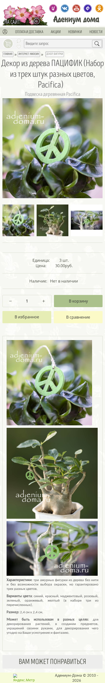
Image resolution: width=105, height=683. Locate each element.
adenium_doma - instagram (53, 8)
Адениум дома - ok (99, 8)
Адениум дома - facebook (88, 8)
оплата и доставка (29, 31)
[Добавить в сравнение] (78, 317)
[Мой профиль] (5, 32)
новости (96, 31)
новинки (75, 31)
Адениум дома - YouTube (76, 8)
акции (56, 31)
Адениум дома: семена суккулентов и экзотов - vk (65, 8)
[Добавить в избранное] (26, 317)
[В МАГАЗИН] (38, 21)
